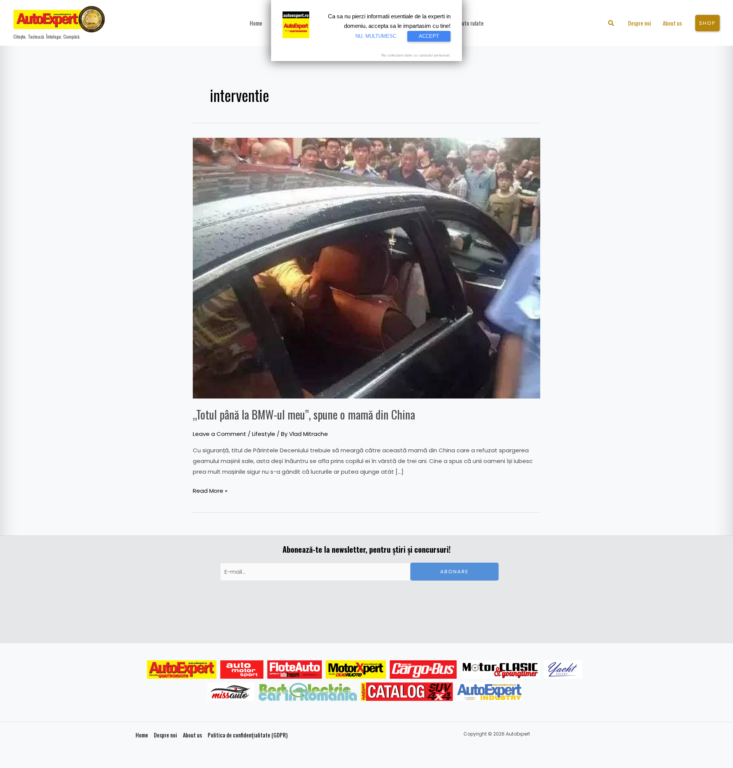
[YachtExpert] (563, 669)
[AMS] (242, 669)
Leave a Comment (219, 434)
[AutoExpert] (181, 669)
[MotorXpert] (356, 669)
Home (142, 735)
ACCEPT (429, 36)
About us (192, 735)
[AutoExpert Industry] (489, 691)
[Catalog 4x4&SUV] (407, 691)
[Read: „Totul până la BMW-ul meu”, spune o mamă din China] (366, 267)
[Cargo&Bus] (423, 669)
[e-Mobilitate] (307, 691)
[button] (611, 24)
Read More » (210, 490)
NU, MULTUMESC (375, 36)
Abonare (454, 571)
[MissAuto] (231, 691)
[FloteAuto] (294, 669)
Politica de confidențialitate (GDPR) (247, 735)
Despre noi (165, 735)
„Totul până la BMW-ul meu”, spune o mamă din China (304, 414)
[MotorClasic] (500, 669)
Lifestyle (263, 434)
